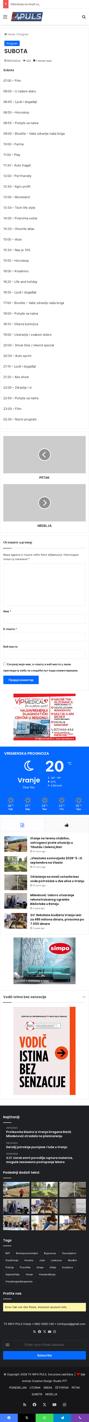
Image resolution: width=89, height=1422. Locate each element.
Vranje (29, 1274)
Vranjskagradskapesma (18, 1281)
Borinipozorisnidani (27, 1253)
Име (7, 611)
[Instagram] (54, 1331)
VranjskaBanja (47, 1274)
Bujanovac (50, 1253)
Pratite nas (12, 1293)
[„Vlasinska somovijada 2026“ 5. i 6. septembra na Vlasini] (15, 864)
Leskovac (56, 1260)
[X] (44, 1331)
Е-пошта (10, 629)
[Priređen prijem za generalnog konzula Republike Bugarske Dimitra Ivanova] (72, 1222)
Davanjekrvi (69, 1253)
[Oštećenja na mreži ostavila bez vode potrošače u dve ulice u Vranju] (15, 882)
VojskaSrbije (12, 1274)
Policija (9, 1267)
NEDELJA (51, 1394)
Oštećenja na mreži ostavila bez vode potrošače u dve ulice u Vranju (57, 879)
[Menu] (5, 18)
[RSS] (34, 1331)
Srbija (52, 1267)
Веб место (10, 646)
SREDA (47, 1387)
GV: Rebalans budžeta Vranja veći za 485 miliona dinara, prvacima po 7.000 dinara (57, 919)
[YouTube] (49, 1331)
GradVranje (11, 1260)
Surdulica (67, 1267)
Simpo (40, 1267)
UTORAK (35, 1387)
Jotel (42, 1260)
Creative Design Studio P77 (49, 1381)
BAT (7, 1253)
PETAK (76, 1387)
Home (11, 34)
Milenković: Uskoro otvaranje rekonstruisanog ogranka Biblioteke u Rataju (52, 899)
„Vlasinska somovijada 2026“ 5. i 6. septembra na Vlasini (56, 860)
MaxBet (72, 1260)
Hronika (28, 1260)
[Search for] (84, 18)
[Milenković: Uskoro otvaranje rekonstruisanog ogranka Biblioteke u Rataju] (15, 901)
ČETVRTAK (62, 1387)
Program (23, 34)
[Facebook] (39, 1331)
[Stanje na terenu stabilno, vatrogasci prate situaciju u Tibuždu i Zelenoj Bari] (15, 844)
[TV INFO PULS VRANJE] (26, 16)
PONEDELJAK (18, 1387)
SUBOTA (37, 1394)
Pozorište (25, 1267)
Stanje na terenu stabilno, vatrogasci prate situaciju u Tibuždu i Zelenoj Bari (51, 842)
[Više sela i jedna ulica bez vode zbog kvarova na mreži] (72, 1206)
